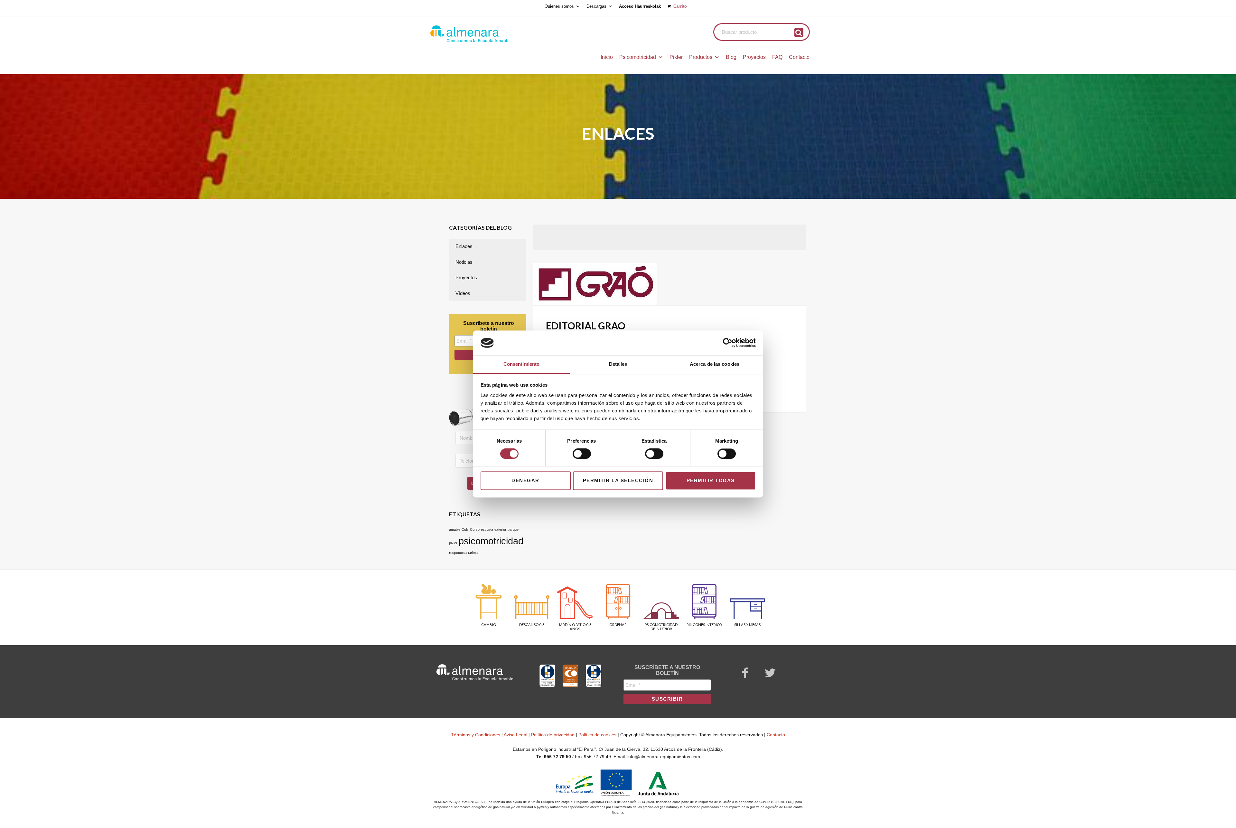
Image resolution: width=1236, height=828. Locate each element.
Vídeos (462, 293)
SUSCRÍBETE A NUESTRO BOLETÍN (667, 670)
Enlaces (464, 246)
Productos (700, 57)
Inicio (607, 57)
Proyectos (754, 57)
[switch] (582, 454)
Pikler (676, 57)
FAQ (777, 57)
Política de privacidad (553, 734)
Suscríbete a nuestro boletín (488, 326)
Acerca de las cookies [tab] (714, 364)
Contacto (799, 57)
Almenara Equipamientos (488, 34)
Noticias (464, 262)
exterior (500, 529)
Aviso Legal (515, 734)
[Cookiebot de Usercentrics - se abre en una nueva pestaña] (727, 343)
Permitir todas (711, 480)
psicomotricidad (491, 541)
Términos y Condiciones (475, 734)
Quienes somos (559, 6)
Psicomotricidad (637, 57)
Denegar (525, 480)
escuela (487, 529)
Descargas (596, 6)
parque (513, 529)
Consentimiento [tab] (521, 364)
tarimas (474, 553)
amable (454, 529)
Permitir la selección (618, 480)
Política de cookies (597, 734)
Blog (731, 57)
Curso (475, 529)
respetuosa (458, 553)
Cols (465, 529)
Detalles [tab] (618, 364)
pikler (453, 543)
